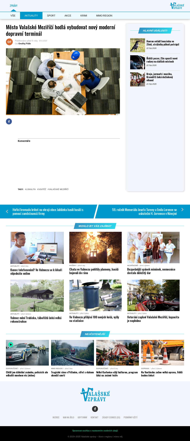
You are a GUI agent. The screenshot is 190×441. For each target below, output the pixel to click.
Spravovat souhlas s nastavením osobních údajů (95, 430)
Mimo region (104, 15)
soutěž (42, 190)
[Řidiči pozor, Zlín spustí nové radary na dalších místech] (138, 62)
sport (51, 15)
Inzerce (56, 417)
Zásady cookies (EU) (111, 417)
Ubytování (82, 417)
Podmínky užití (130, 417)
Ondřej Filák (24, 43)
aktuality (31, 15)
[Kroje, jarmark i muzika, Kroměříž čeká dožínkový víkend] (138, 79)
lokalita (31, 190)
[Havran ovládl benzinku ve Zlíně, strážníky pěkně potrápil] (138, 45)
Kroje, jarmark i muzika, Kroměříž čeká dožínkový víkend (160, 77)
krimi (83, 15)
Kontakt (94, 417)
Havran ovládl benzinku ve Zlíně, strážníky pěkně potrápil (163, 42)
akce (68, 15)
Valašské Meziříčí (58, 190)
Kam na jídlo (68, 417)
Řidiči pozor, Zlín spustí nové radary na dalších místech (162, 59)
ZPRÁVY (13, 6)
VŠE (13, 15)
